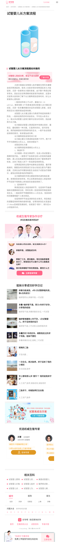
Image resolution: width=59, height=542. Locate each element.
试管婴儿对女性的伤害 (14, 489)
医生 (48, 496)
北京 (11, 502)
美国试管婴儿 (44, 479)
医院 (30, 496)
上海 (39, 502)
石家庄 (30, 502)
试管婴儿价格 (14, 484)
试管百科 (35, 524)
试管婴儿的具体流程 (29, 479)
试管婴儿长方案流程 (24, 7)
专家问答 (45, 524)
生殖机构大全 (22, 524)
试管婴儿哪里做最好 (44, 489)
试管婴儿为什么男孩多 (29, 489)
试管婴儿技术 (29, 484)
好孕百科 (13, 7)
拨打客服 (47, 2)
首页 (7, 7)
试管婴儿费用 (14, 479)
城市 (11, 496)
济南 (48, 502)
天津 (20, 502)
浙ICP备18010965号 (34, 528)
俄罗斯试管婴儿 (44, 484)
